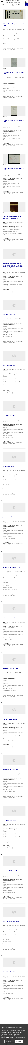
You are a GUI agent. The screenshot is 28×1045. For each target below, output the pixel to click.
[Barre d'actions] (26, 4)
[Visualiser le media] (14, 14)
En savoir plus (9, 1041)
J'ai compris (18, 1041)
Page (10, 4)
